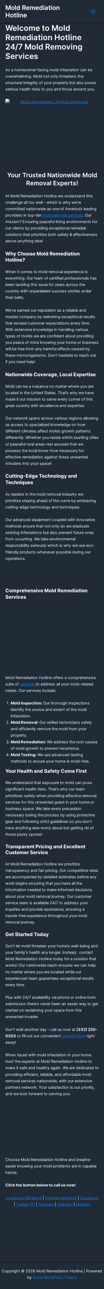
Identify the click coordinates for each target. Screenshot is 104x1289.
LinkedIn (65, 1204)
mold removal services (62, 215)
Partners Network (61, 1198)
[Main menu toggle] (93, 11)
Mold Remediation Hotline (32, 11)
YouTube (46, 1204)
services (27, 684)
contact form (73, 1036)
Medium (83, 1204)
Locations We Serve (24, 1198)
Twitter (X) (25, 1204)
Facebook (89, 1198)
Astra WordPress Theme (55, 1277)
